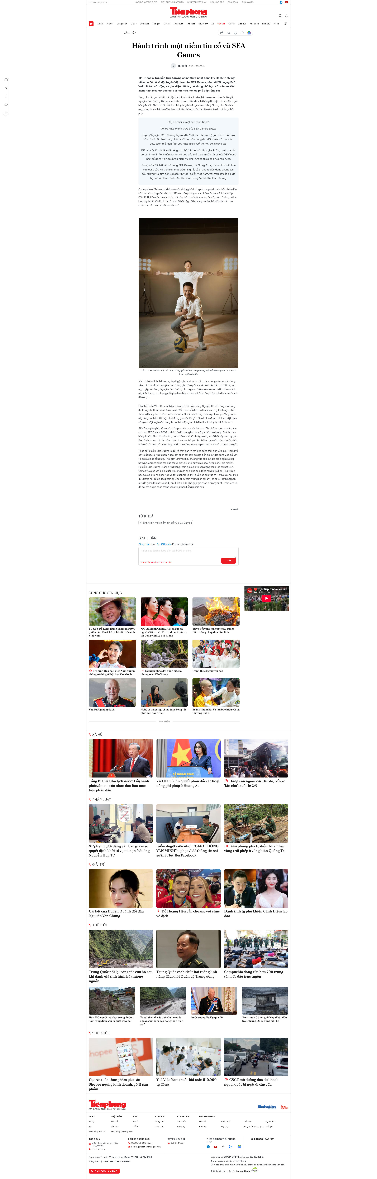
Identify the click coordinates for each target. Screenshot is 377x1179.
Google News (249, 33)
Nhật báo (116, 1116)
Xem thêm (285, 23)
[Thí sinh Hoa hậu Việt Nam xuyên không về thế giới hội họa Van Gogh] (112, 654)
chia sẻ (222, 33)
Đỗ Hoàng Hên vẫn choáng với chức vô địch (188, 913)
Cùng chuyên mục (105, 593)
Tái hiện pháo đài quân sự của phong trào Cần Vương (161, 672)
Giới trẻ (167, 23)
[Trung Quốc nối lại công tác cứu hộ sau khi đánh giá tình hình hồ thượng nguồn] (121, 949)
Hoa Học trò (217, 2)
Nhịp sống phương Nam (122, 1131)
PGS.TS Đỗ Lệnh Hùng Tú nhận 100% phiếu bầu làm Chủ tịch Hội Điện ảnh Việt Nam (112, 632)
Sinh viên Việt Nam (196, 2)
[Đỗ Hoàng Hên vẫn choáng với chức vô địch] (188, 888)
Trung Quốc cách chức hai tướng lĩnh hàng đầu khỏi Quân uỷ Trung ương (186, 974)
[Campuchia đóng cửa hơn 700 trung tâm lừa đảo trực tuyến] (256, 949)
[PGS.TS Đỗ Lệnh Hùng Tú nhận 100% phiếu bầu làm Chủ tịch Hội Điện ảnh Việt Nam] (112, 611)
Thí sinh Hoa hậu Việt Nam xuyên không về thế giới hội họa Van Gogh (112, 672)
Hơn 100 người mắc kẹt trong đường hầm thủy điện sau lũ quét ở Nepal (111, 1019)
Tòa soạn (233, 2)
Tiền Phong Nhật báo (172, 2)
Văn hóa (221, 23)
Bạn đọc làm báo (106, 1171)
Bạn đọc (225, 1126)
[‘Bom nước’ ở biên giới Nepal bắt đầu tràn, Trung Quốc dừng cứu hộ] (265, 1001)
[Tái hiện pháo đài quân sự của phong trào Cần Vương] (164, 654)
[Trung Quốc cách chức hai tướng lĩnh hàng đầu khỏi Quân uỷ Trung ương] (188, 949)
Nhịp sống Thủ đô (97, 1131)
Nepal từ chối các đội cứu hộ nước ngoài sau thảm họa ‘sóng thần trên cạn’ (161, 1021)
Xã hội (100, 23)
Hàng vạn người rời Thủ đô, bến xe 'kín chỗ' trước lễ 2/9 (254, 783)
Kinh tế (110, 23)
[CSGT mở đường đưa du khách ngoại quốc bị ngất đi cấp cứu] (256, 1057)
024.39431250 (99, 1149)
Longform (183, 1116)
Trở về (6, 113)
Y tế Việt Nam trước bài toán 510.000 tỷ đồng (186, 1081)
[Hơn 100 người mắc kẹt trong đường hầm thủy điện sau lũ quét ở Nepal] (112, 1001)
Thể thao (191, 23)
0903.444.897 (177, 1143)
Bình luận (6, 104)
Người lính (203, 23)
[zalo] (232, 1147)
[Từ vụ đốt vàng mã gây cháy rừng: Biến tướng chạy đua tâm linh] (216, 611)
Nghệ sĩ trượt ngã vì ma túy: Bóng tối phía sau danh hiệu (163, 711)
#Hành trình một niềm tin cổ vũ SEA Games (166, 522)
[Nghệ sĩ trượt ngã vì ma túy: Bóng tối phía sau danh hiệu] (164, 692)
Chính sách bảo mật (263, 1139)
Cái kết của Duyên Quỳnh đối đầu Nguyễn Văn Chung (116, 913)
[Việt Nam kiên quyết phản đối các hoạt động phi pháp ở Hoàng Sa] (188, 758)
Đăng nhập (144, 544)
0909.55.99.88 (138, 1143)
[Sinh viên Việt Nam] (267, 1107)
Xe (212, 23)
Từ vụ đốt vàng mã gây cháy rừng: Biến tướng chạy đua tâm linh (213, 630)
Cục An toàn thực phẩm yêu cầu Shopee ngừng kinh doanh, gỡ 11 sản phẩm (118, 1084)
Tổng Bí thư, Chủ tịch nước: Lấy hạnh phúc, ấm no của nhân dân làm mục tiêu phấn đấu (119, 785)
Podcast (160, 1116)
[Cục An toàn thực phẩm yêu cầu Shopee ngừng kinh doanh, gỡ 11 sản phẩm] (121, 1057)
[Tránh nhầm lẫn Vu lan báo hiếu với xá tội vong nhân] (216, 692)
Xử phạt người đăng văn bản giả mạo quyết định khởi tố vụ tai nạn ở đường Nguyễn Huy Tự (119, 851)
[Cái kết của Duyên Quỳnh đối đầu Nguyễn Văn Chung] (121, 888)
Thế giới (156, 23)
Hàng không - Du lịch (253, 1126)
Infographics (207, 1116)
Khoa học (254, 23)
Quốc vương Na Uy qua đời (207, 1017)
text (229, 33)
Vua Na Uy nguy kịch (102, 709)
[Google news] (241, 1147)
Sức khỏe (144, 23)
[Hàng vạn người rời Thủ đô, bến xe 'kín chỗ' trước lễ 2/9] (256, 758)
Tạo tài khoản (164, 544)
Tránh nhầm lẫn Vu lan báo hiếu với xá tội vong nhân (216, 711)
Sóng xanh (122, 23)
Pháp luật (178, 23)
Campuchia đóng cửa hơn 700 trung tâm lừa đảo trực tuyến (253, 974)
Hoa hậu (266, 23)
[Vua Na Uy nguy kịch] (112, 692)
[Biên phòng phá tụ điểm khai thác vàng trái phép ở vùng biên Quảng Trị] (256, 823)
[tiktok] (224, 1147)
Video (276, 23)
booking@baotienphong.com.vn (146, 1146)
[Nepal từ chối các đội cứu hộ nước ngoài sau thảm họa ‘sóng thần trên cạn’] (163, 1001)
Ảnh (135, 1116)
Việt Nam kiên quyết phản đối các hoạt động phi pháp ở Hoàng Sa (188, 783)
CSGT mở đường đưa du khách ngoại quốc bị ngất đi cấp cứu (251, 1081)
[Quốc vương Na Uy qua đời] (214, 1001)
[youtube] (286, 2)
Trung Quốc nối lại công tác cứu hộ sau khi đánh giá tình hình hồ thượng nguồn (120, 976)
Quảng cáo (248, 2)
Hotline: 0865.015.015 (146, 2)
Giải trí (231, 23)
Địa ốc (133, 23)
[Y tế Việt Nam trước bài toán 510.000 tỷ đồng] (188, 1057)
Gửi (229, 560)
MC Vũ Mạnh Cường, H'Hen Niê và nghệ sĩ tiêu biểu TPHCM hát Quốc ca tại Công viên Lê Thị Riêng (164, 632)
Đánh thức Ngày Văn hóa (207, 670)
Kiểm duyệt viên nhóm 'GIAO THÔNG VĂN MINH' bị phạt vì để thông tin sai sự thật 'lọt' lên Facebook (187, 851)
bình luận (242, 33)
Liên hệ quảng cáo (139, 1139)
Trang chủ (91, 23)
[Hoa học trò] (284, 1107)
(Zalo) (149, 1143)
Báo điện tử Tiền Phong (188, 12)
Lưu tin (6, 96)
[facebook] (281, 2)
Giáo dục (242, 23)
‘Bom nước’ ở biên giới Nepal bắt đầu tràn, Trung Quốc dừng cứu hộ (264, 1019)
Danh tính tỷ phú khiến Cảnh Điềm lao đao (256, 913)
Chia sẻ (6, 88)
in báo (235, 33)
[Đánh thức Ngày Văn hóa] (216, 654)
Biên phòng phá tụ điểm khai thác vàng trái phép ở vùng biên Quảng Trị (255, 848)
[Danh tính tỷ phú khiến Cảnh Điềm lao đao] (256, 888)
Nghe (6, 80)
